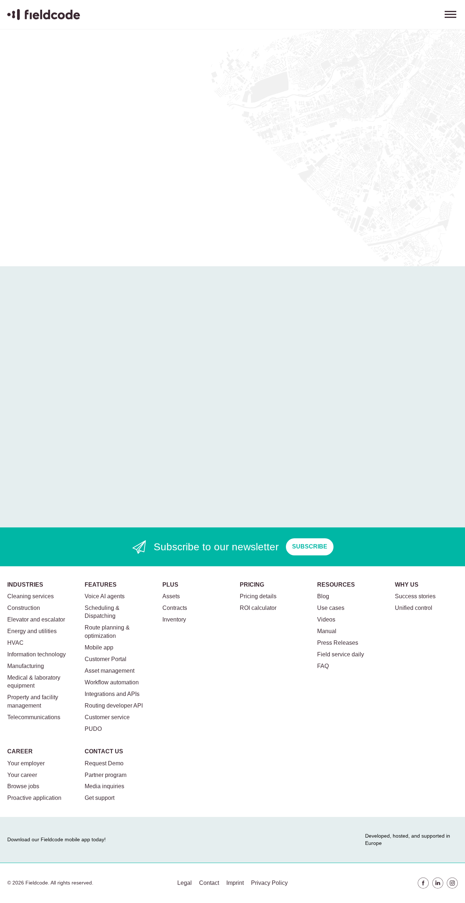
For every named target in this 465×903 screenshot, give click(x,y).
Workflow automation (112, 682)
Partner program (105, 775)
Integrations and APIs (112, 694)
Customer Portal (105, 659)
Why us (406, 585)
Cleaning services (30, 596)
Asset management (109, 671)
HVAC (15, 643)
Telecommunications (33, 717)
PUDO (93, 729)
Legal (184, 883)
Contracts (174, 608)
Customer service (107, 717)
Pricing (252, 585)
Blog (323, 596)
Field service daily (340, 654)
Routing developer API (114, 705)
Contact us (104, 751)
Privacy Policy (269, 883)
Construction (23, 608)
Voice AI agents (105, 596)
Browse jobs (23, 786)
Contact (209, 883)
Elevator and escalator (36, 619)
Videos (326, 619)
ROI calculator (258, 608)
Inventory (174, 619)
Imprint (235, 883)
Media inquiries (104, 786)
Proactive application (34, 798)
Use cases (330, 608)
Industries (25, 585)
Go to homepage (39, 222)
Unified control (413, 608)
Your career (22, 775)
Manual (326, 631)
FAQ (323, 666)
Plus (170, 585)
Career (20, 751)
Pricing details (258, 596)
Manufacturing (25, 666)
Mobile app (99, 647)
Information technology (36, 654)
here (103, 201)
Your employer (26, 763)
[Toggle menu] (450, 14)
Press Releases (337, 643)
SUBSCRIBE (309, 546)
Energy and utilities (32, 631)
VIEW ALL (190, 311)
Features (101, 585)
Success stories (415, 596)
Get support (99, 798)
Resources (336, 585)
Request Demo (104, 763)
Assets (171, 596)
